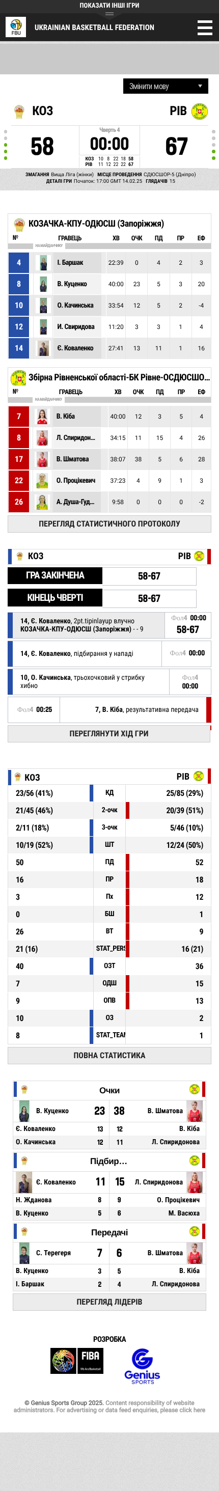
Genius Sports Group (142, 1366)
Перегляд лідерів (110, 1302)
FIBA (76, 1366)
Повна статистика (109, 1055)
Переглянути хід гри (109, 733)
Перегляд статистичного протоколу (109, 524)
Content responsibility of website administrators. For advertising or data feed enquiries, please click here (109, 1406)
